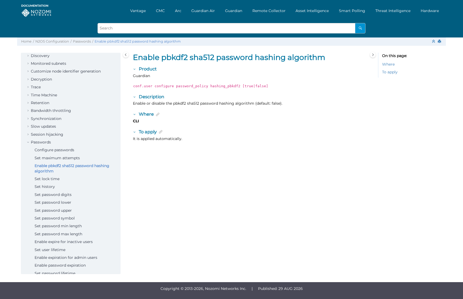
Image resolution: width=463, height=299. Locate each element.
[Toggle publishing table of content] (126, 55)
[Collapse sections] (434, 42)
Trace (36, 87)
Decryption (41, 79)
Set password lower (53, 202)
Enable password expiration (60, 265)
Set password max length (58, 234)
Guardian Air (203, 11)
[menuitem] (138, 10)
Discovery (40, 55)
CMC (160, 11)
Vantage (138, 11)
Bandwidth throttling (51, 110)
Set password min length (58, 226)
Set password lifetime (55, 273)
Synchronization (46, 118)
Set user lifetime (50, 249)
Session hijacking (47, 134)
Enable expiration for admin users (66, 257)
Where (388, 64)
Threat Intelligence (392, 11)
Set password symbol (55, 218)
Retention (40, 102)
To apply (390, 72)
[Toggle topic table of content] (373, 55)
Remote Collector (269, 11)
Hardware (430, 11)
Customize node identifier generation (66, 71)
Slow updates (43, 126)
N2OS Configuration (52, 41)
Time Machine (44, 95)
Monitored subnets (48, 63)
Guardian (233, 11)
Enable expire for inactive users (64, 241)
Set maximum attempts (57, 158)
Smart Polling (352, 11)
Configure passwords (54, 149)
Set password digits (53, 194)
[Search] (360, 28)
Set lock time (47, 178)
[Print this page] (440, 42)
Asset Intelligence (312, 11)
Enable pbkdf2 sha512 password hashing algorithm (138, 41)
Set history (45, 186)
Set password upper (53, 210)
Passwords (82, 41)
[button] (29, 56)
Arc (178, 11)
